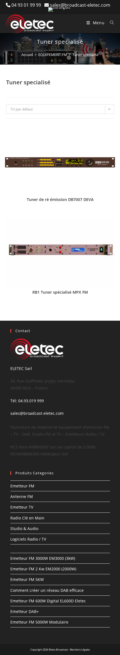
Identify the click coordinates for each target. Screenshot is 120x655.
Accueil (27, 54)
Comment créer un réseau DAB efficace (47, 590)
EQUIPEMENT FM (52, 54)
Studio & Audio (24, 528)
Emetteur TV (21, 507)
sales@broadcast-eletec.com (80, 5)
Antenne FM (21, 496)
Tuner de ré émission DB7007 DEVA (60, 199)
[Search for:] (110, 22)
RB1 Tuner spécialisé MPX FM (60, 292)
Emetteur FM (22, 486)
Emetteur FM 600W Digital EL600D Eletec (48, 601)
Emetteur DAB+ (24, 611)
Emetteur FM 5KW (27, 579)
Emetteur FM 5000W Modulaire (39, 622)
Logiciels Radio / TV (28, 539)
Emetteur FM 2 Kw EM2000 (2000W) (43, 568)
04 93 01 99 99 (27, 5)
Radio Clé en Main (27, 518)
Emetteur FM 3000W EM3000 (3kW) (42, 558)
